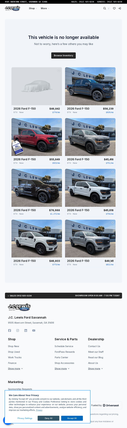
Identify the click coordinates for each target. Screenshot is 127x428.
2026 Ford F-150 (24, 108)
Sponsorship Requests (20, 389)
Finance (12, 362)
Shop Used (14, 351)
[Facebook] (9, 330)
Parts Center (61, 357)
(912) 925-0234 (86, 2)
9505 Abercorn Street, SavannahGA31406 (26, 2)
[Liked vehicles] (114, 8)
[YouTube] (33, 330)
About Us (93, 362)
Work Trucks (15, 357)
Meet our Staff (96, 351)
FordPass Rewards (65, 351)
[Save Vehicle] (59, 70)
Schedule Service (64, 346)
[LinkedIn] (25, 330)
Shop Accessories (64, 362)
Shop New (13, 346)
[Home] (12, 8)
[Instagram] (17, 330)
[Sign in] (119, 8)
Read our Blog (95, 357)
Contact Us (94, 346)
